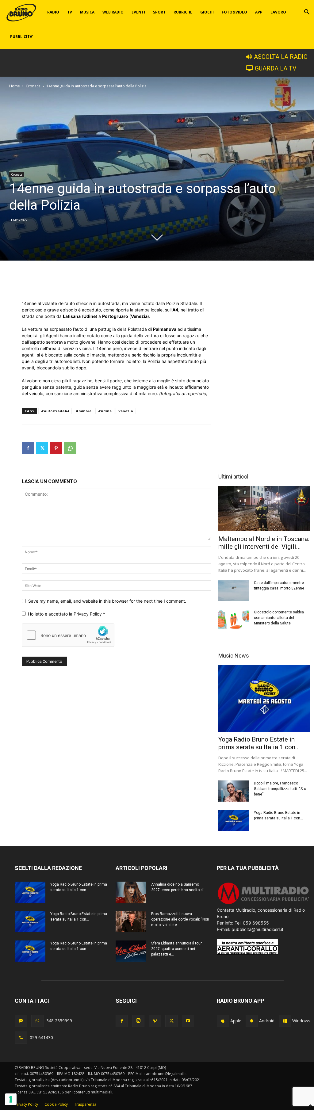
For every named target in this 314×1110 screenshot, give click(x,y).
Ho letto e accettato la (66, 613)
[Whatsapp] (37, 1021)
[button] (306, 13)
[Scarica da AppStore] (223, 1021)
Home (14, 86)
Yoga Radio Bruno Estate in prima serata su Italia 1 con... (259, 743)
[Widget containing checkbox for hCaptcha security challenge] (68, 635)
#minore (83, 411)
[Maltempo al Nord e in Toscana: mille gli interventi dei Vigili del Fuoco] (264, 508)
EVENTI (138, 12)
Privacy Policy (88, 613)
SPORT (159, 12)
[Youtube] (188, 1021)
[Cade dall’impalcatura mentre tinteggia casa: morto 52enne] (233, 590)
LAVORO (278, 12)
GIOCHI (207, 12)
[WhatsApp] (70, 448)
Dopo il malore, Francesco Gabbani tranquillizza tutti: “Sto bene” (280, 788)
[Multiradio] (263, 903)
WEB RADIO (113, 12)
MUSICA (87, 12)
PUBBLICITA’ (21, 36)
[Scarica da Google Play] (252, 1021)
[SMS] (21, 1021)
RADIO (53, 12)
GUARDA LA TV (276, 68)
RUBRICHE (183, 12)
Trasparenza (85, 1104)
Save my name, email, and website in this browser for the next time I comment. (107, 601)
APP (258, 12)
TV (69, 12)
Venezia (125, 411)
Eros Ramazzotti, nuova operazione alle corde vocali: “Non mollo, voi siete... (180, 919)
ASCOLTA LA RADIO (281, 56)
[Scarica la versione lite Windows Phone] (285, 1021)
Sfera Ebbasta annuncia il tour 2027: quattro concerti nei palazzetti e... (176, 948)
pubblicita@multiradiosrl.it (257, 929)
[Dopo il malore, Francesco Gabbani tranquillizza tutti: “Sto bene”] (233, 791)
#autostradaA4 (55, 411)
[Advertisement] (116, 284)
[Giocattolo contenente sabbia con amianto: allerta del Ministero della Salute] (233, 620)
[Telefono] (21, 1038)
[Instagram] (138, 1021)
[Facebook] (28, 448)
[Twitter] (42, 448)
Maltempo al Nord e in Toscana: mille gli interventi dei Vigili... (263, 542)
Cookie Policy (56, 1104)
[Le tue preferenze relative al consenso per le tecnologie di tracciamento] (11, 1099)
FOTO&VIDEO (234, 12)
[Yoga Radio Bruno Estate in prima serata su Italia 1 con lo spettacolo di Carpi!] (264, 698)
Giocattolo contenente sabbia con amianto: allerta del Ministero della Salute (279, 617)
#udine (105, 411)
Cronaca (33, 86)
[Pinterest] (56, 448)
